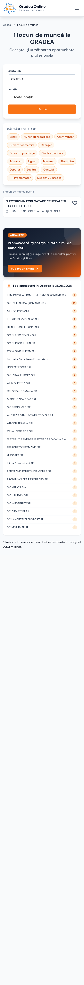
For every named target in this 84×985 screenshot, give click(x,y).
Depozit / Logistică (49, 177)
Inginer (32, 161)
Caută (42, 109)
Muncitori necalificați (37, 136)
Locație (12, 89)
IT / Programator (20, 177)
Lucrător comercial (22, 145)
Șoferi (13, 136)
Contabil (48, 169)
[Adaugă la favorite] (74, 202)
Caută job (14, 71)
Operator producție (22, 153)
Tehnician (15, 161)
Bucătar (32, 169)
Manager (46, 145)
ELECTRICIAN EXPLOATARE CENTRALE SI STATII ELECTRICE (35, 203)
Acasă (7, 25)
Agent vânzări (65, 136)
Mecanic (48, 161)
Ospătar (15, 169)
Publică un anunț (22, 268)
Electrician (67, 161)
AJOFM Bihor (12, 547)
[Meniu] (77, 8)
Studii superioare (52, 153)
